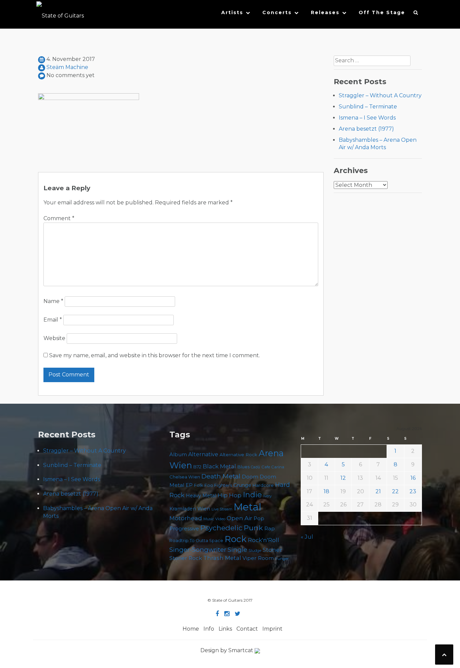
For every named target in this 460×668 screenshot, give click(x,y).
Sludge (255, 550)
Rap (269, 528)
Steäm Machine (67, 67)
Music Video (214, 518)
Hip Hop (229, 495)
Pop (259, 518)
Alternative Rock (238, 454)
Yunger (282, 558)
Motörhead (185, 518)
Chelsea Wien (184, 476)
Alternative (203, 454)
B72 (197, 466)
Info (208, 629)
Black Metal (219, 466)
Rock (236, 539)
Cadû (255, 467)
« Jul (307, 537)
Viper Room (258, 558)
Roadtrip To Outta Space (196, 540)
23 (412, 491)
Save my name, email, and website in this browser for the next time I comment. (154, 355)
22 (395, 491)
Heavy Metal (201, 496)
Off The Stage (382, 12)
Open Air (239, 518)
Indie (252, 494)
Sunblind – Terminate (368, 106)
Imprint (272, 629)
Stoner (272, 549)
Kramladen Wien (189, 509)
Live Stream (221, 509)
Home (191, 629)
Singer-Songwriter (197, 550)
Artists (232, 12)
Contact (247, 629)
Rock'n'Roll (263, 540)
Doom (250, 476)
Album (178, 455)
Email (52, 319)
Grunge (242, 485)
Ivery (267, 496)
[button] (416, 14)
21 (378, 491)
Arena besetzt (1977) (366, 129)
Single (237, 550)
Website (54, 338)
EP (189, 485)
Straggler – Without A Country (380, 95)
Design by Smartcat (227, 650)
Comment (58, 218)
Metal (247, 507)
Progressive (184, 529)
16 (413, 478)
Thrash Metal (222, 558)
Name (53, 301)
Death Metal (220, 476)
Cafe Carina (272, 467)
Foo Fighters (218, 485)
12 (343, 478)
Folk (198, 485)
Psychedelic (221, 528)
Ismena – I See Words (367, 117)
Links (225, 629)
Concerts (277, 12)
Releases (325, 12)
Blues (243, 466)
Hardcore (263, 485)
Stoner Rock (185, 558)
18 (326, 491)
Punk (253, 527)
